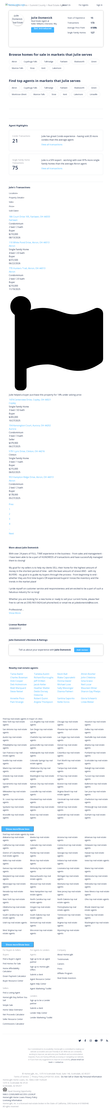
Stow (32, 68)
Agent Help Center (38, 983)
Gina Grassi (87, 680)
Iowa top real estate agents (97, 860)
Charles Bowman (19, 677)
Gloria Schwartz (89, 698)
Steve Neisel (16, 691)
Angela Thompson (43, 701)
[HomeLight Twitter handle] (80, 1040)
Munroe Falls (17, 68)
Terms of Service (21, 1076)
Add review (82, 650)
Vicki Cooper (16, 680)
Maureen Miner (89, 687)
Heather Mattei (42, 687)
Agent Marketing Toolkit (40, 988)
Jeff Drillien (39, 680)
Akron (14, 61)
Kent (43, 68)
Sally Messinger (65, 687)
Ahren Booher (88, 673)
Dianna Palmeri (65, 691)
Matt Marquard (18, 687)
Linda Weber (87, 701)
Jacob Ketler (40, 684)
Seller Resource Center (13, 1019)
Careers (60, 964)
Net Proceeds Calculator (13, 1014)
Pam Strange (16, 701)
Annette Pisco (17, 698)
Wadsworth (79, 61)
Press (59, 968)
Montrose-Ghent (19, 94)
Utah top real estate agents (15, 922)
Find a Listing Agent (11, 992)
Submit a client (36, 974)
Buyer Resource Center (13, 980)
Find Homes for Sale (12, 963)
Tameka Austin (41, 673)
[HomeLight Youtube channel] (96, 1040)
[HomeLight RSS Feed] (107, 1040)
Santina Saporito (66, 698)
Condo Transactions (21, 136)
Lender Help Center (38, 1013)
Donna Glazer (64, 680)
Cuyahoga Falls (30, 61)
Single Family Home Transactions (21, 161)
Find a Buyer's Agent (12, 959)
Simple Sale (8, 1005)
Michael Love (64, 684)
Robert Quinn (41, 698)
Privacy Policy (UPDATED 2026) (46, 1076)
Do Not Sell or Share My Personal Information (81, 1076)
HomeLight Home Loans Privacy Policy (20, 1097)
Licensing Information (12, 1100)
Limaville (93, 94)
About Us (66, 5)
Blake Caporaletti (66, 677)
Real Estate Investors (66, 978)
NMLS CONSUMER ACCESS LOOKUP (19, 1094)
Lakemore (56, 68)
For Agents (83, 5)
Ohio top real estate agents (97, 899)
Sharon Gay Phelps (90, 691)
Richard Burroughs (43, 677)
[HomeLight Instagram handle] (91, 1040)
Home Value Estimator (13, 1009)
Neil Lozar (86, 684)
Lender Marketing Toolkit (41, 1017)
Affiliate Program (64, 973)
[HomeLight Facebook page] (85, 1040)
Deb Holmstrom (18, 684)
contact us (59, 1062)
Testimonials (63, 959)
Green (94, 61)
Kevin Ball (62, 673)
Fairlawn (63, 61)
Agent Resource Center (40, 979)
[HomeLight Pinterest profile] (101, 1040)
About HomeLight (65, 954)
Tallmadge (48, 61)
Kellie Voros (63, 701)
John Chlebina (88, 677)
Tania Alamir (16, 673)
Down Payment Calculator (14, 976)
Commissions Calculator (13, 1023)
